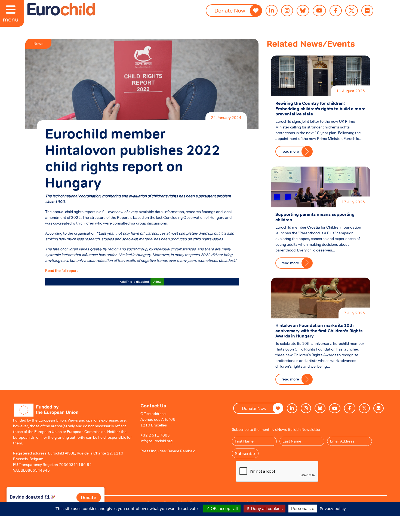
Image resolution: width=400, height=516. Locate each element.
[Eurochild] (61, 9)
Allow (157, 282)
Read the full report (61, 270)
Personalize (302, 508)
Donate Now (229, 10)
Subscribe (245, 453)
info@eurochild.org (156, 440)
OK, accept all (224, 508)
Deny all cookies (266, 508)
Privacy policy (333, 508)
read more (290, 151)
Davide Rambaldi (181, 451)
